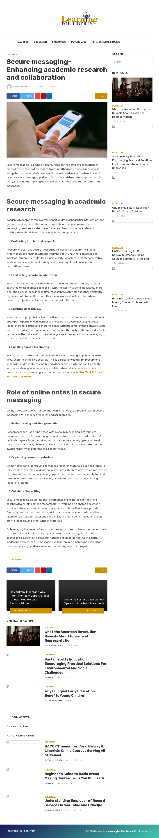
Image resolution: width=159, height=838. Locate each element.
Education (40, 42)
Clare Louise (54, 810)
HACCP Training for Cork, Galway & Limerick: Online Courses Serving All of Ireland (75, 750)
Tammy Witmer (55, 700)
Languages (59, 42)
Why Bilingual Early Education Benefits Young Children (70, 693)
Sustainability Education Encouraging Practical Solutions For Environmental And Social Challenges (76, 665)
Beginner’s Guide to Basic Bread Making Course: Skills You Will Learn (74, 776)
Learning (23, 42)
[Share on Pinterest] (43, 96)
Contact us (14, 831)
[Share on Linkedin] (49, 96)
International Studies (106, 42)
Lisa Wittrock (24, 87)
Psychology (78, 42)
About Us (29, 831)
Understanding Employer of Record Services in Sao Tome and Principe (75, 803)
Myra (50, 677)
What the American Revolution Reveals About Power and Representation (70, 636)
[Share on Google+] (37, 96)
